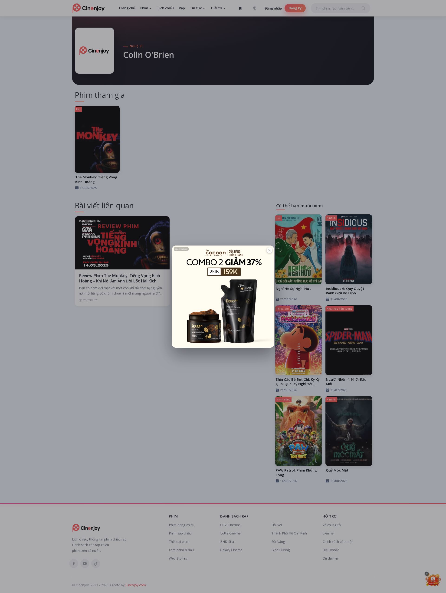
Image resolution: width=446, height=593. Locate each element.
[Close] (269, 250)
